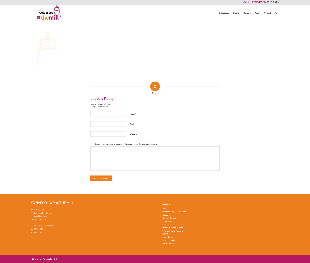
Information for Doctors (172, 227)
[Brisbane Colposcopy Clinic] (49, 13)
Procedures (167, 237)
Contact (165, 224)
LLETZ (165, 234)
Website (133, 134)
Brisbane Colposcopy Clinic (174, 211)
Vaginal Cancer (168, 240)
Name (133, 114)
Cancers (166, 215)
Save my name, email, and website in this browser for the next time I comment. (126, 144)
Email (132, 124)
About (165, 208)
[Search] (276, 13)
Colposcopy (167, 221)
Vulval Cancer (168, 243)
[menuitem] (224, 13)
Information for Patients (172, 231)
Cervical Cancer (169, 218)
